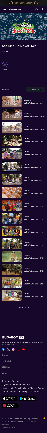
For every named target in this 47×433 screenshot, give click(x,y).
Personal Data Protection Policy (15, 388)
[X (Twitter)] (8, 349)
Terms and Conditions (11, 381)
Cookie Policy (37, 388)
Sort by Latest (33, 89)
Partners (39, 391)
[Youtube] (23, 349)
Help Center (28, 391)
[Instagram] (13, 349)
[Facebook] (3, 349)
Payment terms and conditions (15, 384)
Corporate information (12, 391)
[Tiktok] (18, 349)
